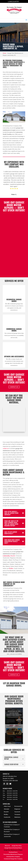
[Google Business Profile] (10, 783)
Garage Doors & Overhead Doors (13, 847)
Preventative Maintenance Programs (13, 854)
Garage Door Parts (17, 845)
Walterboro (17, 817)
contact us (5, 448)
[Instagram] (7, 783)
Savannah (17, 811)
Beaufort (12, 555)
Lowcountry (13, 1)
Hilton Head (7, 806)
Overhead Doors (13, 852)
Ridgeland (17, 809)
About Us (7, 845)
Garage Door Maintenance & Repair (13, 850)
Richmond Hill (18, 806)
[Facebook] (4, 783)
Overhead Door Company (13, 856)
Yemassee (17, 814)
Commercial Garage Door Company (13, 858)
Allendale (6, 809)
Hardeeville (7, 817)
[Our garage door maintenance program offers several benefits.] (14, 726)
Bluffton (11, 568)
